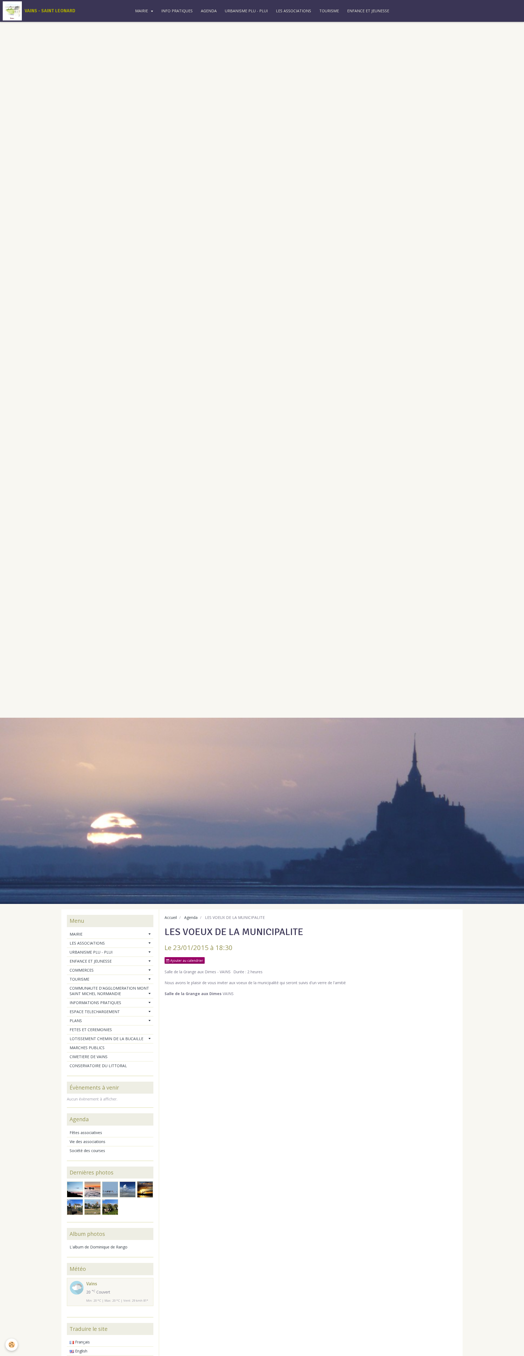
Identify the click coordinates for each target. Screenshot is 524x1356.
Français (82, 1342)
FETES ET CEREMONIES (91, 1029)
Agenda (191, 917)
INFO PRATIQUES (177, 10)
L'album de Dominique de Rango (98, 1247)
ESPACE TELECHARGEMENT (95, 1011)
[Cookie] (11, 1345)
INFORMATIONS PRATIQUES (95, 1002)
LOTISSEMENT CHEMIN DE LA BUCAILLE (106, 1038)
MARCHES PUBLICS (87, 1047)
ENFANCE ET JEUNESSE (368, 10)
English (80, 1351)
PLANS (76, 1020)
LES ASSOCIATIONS (293, 10)
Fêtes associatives (86, 1132)
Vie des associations (87, 1141)
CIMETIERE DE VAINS (89, 1056)
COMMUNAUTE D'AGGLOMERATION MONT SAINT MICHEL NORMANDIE (109, 991)
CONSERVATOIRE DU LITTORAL (98, 1065)
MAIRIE (142, 10)
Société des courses (87, 1150)
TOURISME (329, 10)
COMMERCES (82, 970)
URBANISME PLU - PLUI (246, 10)
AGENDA (209, 10)
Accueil (171, 917)
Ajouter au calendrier (186, 960)
